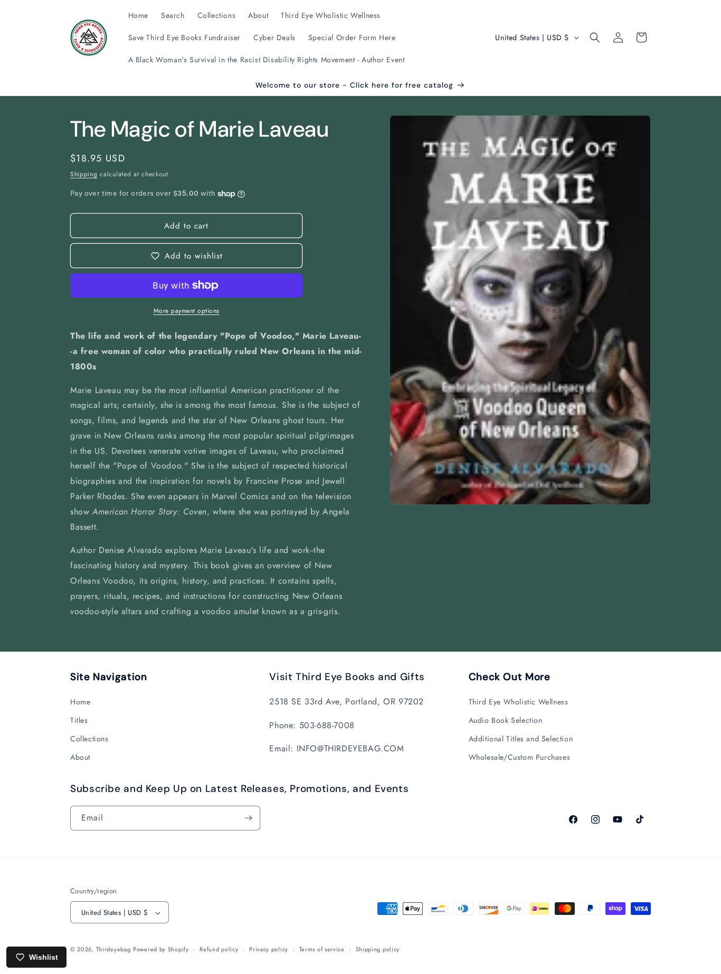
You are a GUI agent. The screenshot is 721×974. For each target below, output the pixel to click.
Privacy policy (268, 949)
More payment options (187, 311)
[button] (594, 37)
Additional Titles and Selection (521, 738)
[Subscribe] (248, 818)
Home (80, 701)
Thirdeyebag (113, 950)
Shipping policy (378, 949)
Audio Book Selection (506, 719)
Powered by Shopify (161, 950)
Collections (89, 738)
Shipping (84, 174)
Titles (79, 719)
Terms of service (322, 949)
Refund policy (219, 949)
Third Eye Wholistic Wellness (518, 701)
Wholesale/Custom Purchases (520, 757)
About (80, 757)
